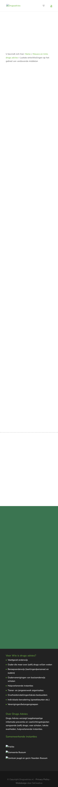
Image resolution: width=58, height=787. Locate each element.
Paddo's (40, 275)
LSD (33, 275)
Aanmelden (29, 132)
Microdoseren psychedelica (19, 269)
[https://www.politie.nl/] (10, 746)
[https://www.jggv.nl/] (26, 758)
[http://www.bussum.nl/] (16, 752)
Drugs (36, 204)
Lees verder (27, 492)
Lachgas (10, 347)
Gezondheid (12, 207)
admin (14, 204)
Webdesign (21, 783)
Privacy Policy (42, 779)
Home (28, 54)
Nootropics (11, 201)
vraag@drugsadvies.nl (17, 542)
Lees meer (12, 259)
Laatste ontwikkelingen (31, 207)
